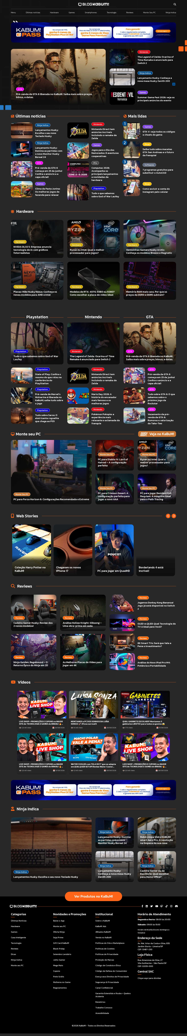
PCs (95, 162)
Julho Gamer (59, 959)
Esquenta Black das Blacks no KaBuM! (151, 569)
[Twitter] (151, 906)
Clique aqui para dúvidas (149, 978)
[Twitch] (162, 906)
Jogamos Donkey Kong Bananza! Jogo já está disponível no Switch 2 (156, 606)
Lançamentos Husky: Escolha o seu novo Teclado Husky (46, 133)
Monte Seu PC (149, 12)
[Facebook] (142, 906)
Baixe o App (58, 920)
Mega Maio (58, 965)
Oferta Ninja (59, 931)
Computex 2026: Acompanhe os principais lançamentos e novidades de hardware (104, 174)
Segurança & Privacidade (107, 982)
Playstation (99, 188)
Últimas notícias (33, 12)
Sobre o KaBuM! (102, 920)
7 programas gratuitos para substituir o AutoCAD (158, 171)
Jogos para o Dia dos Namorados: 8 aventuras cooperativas (105, 153)
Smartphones (91, 12)
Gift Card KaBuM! (61, 943)
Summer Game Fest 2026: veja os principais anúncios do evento (156, 99)
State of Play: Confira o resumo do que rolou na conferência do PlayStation (48, 378)
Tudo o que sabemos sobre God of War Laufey (105, 194)
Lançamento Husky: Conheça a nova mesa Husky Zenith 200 (155, 79)
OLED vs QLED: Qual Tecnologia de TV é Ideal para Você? (157, 625)
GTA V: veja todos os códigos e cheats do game (159, 133)
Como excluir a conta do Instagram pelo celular (156, 190)
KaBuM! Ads (100, 926)
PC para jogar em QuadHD (31, 571)
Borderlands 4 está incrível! (68, 569)
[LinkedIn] (147, 906)
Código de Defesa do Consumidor (111, 970)
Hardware (54, 12)
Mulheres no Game (61, 982)
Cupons (56, 970)
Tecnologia (111, 12)
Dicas (147, 144)
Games (72, 12)
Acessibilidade (102, 1013)
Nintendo (144, 51)
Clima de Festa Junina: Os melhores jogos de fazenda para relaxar (47, 192)
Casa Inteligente (18, 937)
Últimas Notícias (18, 920)
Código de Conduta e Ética (108, 965)
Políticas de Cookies (104, 948)
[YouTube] (156, 906)
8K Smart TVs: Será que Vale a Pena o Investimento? (154, 644)
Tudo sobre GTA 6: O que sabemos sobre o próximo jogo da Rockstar (161, 398)
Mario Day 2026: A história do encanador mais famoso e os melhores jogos (104, 398)
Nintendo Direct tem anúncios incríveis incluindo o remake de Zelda (104, 133)
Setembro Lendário (62, 954)
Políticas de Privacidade (106, 954)
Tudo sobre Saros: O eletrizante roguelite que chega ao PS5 (47, 418)
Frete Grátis (58, 976)
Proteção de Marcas (104, 959)
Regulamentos (60, 987)
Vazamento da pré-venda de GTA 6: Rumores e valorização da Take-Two (161, 418)
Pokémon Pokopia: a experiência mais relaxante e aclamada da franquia (105, 418)
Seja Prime (58, 937)
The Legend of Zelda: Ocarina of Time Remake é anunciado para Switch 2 (156, 60)
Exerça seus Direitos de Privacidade (112, 976)
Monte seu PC (17, 965)
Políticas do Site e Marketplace (109, 943)
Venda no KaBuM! (103, 937)
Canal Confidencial (104, 987)
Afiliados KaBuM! (103, 931)
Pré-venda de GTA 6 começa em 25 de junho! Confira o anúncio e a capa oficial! (48, 172)
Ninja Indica (171, 12)
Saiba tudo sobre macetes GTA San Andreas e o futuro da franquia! (158, 152)
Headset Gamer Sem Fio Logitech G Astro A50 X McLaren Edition (112, 567)
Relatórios (100, 1001)
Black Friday (59, 948)
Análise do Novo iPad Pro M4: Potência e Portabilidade (154, 664)
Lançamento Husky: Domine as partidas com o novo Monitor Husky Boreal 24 (48, 152)
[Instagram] (171, 906)
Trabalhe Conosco (103, 1007)
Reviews (129, 12)
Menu (13, 12)
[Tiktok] (167, 906)
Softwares (149, 164)
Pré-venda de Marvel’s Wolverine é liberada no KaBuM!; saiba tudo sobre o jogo (49, 398)
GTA (39, 162)
